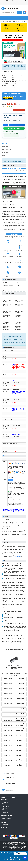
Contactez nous (5, 824)
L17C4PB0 (17, 285)
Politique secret (5, 803)
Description (4, 143)
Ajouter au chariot (19, 110)
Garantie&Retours (6, 152)
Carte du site (4, 827)
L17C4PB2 (17, 289)
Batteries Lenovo (8, 21)
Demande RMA (5, 812)
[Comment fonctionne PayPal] (19, 836)
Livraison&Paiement (6, 149)
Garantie (14, 537)
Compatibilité (5, 146)
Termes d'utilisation (5, 802)
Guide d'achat (4, 808)
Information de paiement (6, 818)
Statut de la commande (6, 809)
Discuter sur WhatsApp (15, 128)
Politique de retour (17, 556)
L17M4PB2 (17, 282)
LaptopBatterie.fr (13, 8)
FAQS (3, 155)
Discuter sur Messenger (15, 125)
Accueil (2, 21)
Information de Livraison (6, 817)
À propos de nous (5, 799)
